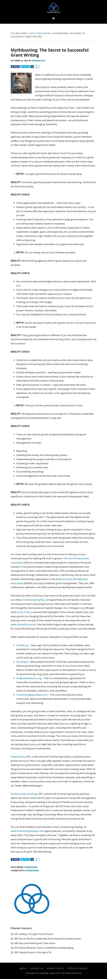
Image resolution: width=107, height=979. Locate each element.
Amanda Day (18, 756)
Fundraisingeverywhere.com (32, 694)
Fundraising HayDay (33, 599)
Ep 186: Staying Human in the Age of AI (31, 952)
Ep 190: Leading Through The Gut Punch (32, 934)
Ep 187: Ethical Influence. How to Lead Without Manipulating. (42, 947)
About (23, 968)
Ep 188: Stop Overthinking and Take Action (33, 943)
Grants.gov (22, 661)
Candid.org (22, 645)
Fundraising (30, 867)
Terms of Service (77, 968)
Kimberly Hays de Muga (24, 793)
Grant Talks (23, 612)
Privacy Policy (55, 968)
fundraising (32, 870)
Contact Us (36, 968)
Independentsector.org (28, 678)
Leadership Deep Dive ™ (53, 8)
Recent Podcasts (22, 928)
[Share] (32, 66)
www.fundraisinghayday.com (27, 831)
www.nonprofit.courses (23, 624)
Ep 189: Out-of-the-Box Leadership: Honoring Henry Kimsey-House (46, 938)
